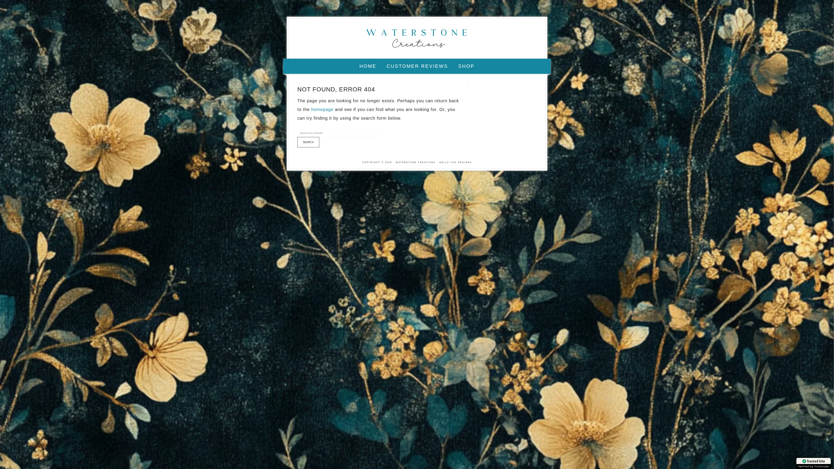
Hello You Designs (455, 162)
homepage (322, 109)
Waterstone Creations (417, 37)
